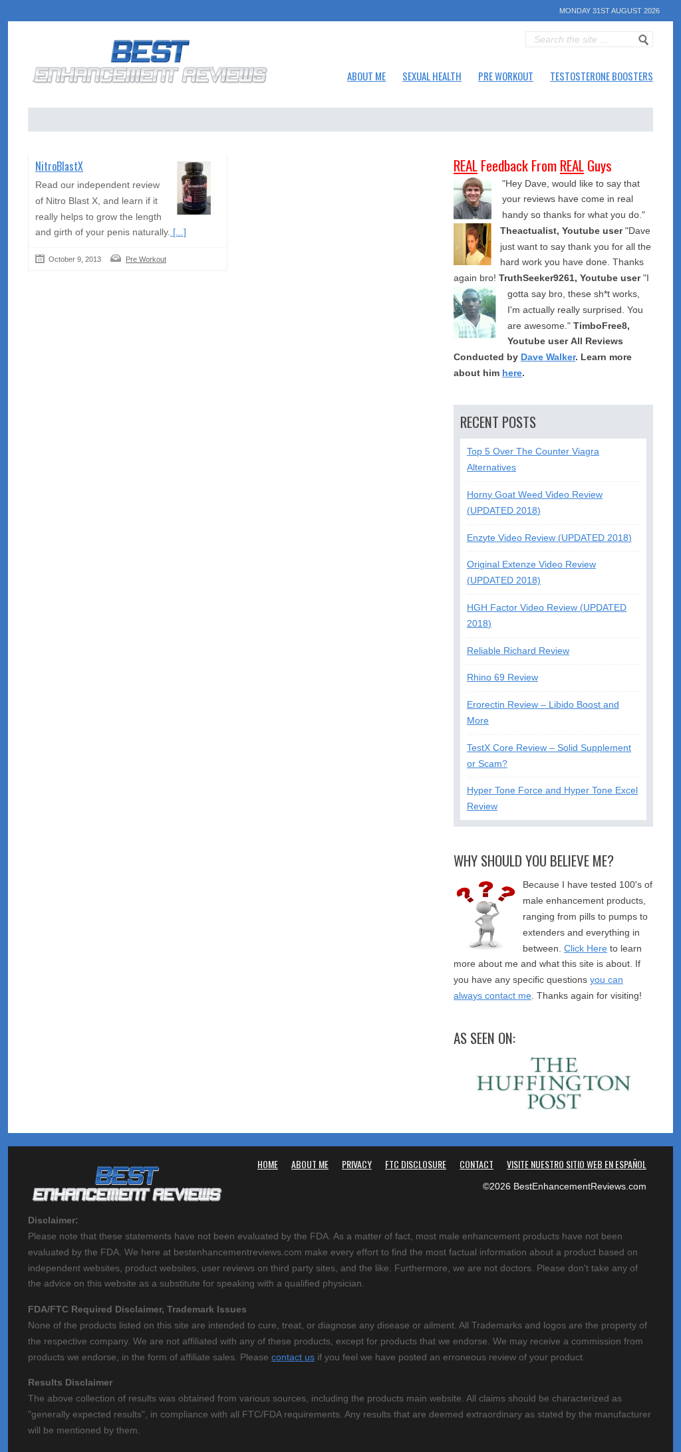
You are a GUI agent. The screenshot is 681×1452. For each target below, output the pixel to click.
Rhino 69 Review (502, 677)
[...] (178, 232)
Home (267, 1164)
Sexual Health (432, 75)
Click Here (585, 948)
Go (643, 40)
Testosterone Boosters (601, 75)
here (512, 372)
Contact (476, 1164)
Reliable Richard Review (518, 650)
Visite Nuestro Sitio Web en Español (576, 1164)
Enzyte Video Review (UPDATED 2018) (549, 537)
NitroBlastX (59, 166)
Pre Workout (505, 75)
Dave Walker (548, 357)
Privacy (357, 1164)
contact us (293, 1357)
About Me (366, 75)
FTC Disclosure (415, 1164)
